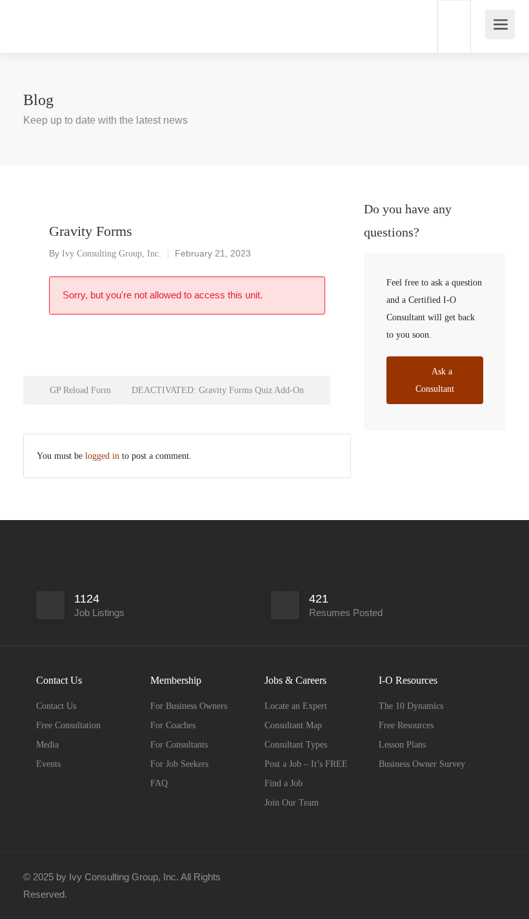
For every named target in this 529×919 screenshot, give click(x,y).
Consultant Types (295, 745)
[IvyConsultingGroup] (24, 19)
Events (48, 764)
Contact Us (56, 706)
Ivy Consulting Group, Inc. (111, 253)
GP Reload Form (79, 390)
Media (47, 745)
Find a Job (283, 783)
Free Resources (406, 725)
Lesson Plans (402, 745)
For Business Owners (188, 706)
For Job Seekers (179, 764)
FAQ (159, 783)
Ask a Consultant (434, 380)
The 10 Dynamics (411, 706)
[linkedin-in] (476, 877)
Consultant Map (293, 725)
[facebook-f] (455, 877)
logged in (102, 456)
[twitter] (498, 877)
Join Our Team (291, 803)
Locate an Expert (295, 706)
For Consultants (179, 745)
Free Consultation (68, 725)
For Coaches (172, 725)
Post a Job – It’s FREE (306, 764)
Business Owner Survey (422, 764)
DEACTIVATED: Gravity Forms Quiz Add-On (219, 390)
